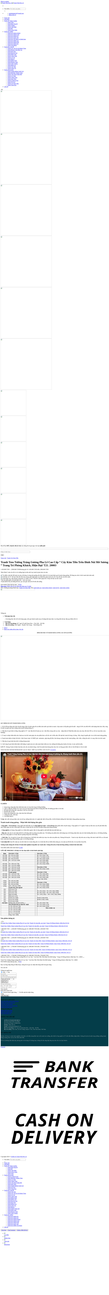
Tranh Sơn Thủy (11, 79)
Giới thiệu (6, 19)
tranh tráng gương (64, 587)
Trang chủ (7, 18)
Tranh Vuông (11, 25)
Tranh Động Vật (11, 1199)
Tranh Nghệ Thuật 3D (13, 1208)
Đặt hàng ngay (5, 995)
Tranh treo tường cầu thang (14, 1225)
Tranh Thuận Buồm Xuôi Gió (15, 71)
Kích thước (4, 584)
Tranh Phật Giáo (11, 54)
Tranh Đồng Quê (12, 60)
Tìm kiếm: (7, 9)
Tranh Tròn (10, 22)
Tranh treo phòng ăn (12, 36)
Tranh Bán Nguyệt (12, 24)
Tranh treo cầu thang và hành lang (16, 39)
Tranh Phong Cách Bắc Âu (14, 50)
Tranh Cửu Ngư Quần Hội (14, 74)
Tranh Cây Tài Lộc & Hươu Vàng (16, 48)
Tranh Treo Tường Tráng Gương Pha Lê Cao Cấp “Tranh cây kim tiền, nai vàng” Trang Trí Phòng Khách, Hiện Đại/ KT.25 (34, 935)
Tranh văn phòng (12, 45)
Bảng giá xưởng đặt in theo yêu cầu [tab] (13, 629)
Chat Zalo (3, 1230)
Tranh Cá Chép (11, 76)
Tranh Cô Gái (11, 57)
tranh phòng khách (47, 587)
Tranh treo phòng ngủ (13, 34)
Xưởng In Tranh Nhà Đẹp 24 (19, 1156)
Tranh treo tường (8, 31)
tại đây (21, 847)
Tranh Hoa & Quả (12, 53)
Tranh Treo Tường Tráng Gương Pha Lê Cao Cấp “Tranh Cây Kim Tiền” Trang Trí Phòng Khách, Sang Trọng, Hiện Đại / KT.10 (36, 943)
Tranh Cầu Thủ (11, 67)
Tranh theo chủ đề (9, 47)
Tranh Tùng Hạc (11, 85)
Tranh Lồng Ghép (12, 30)
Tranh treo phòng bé (12, 44)
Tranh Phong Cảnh (12, 62)
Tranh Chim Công (12, 77)
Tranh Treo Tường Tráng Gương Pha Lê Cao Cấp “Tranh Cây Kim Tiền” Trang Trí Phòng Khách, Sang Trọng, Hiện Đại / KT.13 (36, 952)
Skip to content (5, 1)
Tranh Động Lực (12, 1204)
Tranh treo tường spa (13, 40)
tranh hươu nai (37, 587)
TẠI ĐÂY (53, 750)
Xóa (20, 584)
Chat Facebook (11, 1230)
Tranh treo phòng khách (13, 33)
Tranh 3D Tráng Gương (10, 21)
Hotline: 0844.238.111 (22, 1230)
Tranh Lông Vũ (11, 68)
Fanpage (3, 1047)
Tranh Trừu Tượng (12, 63)
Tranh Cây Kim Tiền (13, 83)
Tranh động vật (11, 65)
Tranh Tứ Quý (11, 82)
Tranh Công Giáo (12, 56)
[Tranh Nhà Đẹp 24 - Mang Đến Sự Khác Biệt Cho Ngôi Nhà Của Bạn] (12, 3)
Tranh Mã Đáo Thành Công (15, 73)
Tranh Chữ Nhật (11, 27)
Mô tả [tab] (5, 628)
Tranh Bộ (10, 28)
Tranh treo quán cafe (13, 37)
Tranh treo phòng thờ (13, 42)
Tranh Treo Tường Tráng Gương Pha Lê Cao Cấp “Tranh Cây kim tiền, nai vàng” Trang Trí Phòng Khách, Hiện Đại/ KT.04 (34, 926)
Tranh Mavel (10, 59)
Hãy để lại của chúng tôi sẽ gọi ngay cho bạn (23, 545)
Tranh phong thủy (9, 70)
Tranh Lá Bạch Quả (12, 80)
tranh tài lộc (56, 587)
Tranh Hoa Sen (11, 51)
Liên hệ (6, 86)
